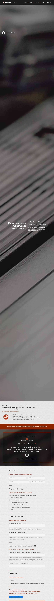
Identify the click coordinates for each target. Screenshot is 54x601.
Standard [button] (21, 444)
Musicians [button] (31, 444)
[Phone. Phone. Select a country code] (33, 482)
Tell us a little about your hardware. (18, 523)
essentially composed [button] (35, 449)
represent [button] (15, 447)
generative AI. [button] (35, 451)
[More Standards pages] (28, 2)
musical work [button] (27, 447)
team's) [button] (9, 449)
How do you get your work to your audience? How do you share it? (25, 552)
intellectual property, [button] (20, 449)
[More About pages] (33, 2)
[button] (50, 2)
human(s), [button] (18, 451)
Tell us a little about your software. (17, 532)
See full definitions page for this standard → (27, 459)
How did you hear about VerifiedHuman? (19, 563)
